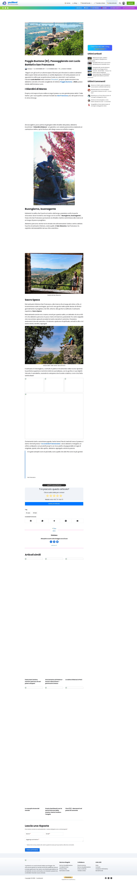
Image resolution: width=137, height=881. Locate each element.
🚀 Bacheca (78, 8)
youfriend (12, 2)
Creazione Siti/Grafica (102, 869)
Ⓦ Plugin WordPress (129, 8)
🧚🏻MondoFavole (85, 3)
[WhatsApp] (42, 521)
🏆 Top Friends (95, 8)
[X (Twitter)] (5, 8)
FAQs (97, 865)
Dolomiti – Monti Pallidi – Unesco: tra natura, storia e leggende (102, 71)
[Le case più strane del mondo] (34, 746)
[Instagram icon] (57, 542)
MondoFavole (99, 870)
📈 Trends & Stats (99, 3)
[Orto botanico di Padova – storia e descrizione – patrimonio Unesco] (54, 617)
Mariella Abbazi (95, 89)
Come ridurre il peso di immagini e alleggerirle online (101, 96)
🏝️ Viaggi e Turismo (65, 69)
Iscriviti (130, 3)
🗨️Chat (86, 8)
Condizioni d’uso (63, 867)
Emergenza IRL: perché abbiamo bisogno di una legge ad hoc (101, 68)
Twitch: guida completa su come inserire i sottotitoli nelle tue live (100, 86)
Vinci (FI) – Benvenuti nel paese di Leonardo (73, 809)
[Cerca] (120, 3)
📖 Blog (74, 3)
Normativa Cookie (64, 870)
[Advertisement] (68, 15)
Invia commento (32, 850)
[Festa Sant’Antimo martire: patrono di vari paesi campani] (34, 617)
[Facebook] (3, 8)
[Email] (77, 521)
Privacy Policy (63, 869)
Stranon (93, 85)
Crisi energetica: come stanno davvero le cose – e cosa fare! (101, 91)
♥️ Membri (104, 8)
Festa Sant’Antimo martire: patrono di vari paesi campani (33, 681)
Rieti (35, 513)
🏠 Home (67, 3)
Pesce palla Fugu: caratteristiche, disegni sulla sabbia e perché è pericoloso (99, 75)
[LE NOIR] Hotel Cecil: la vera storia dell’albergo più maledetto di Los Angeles (99, 64)
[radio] (47, 496)
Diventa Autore (82, 865)
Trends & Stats (82, 870)
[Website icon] (54, 542)
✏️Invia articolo (112, 3)
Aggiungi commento (32, 839)
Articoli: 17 (54, 545)
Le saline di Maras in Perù (73, 680)
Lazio (28, 513)
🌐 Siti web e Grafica (115, 8)
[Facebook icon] (51, 542)
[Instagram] (7, 8)
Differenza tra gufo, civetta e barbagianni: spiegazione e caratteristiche (97, 59)
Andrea (93, 100)
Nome (28, 834)
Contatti (98, 867)
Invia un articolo (82, 869)
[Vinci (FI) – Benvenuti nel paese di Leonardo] (74, 746)
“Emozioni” (54, 79)
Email (48, 834)
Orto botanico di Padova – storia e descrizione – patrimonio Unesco (54, 681)
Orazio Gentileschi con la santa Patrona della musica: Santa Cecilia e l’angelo (53, 811)
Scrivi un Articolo (54, 504)
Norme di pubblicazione (65, 865)
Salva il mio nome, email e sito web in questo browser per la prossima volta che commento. (50, 845)
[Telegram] (54, 521)
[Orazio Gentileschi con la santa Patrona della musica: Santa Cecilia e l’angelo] (54, 746)
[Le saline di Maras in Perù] (74, 617)
